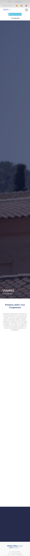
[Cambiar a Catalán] (16, 6)
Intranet (10, 2)
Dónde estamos (18, 2)
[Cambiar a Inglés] (26, 6)
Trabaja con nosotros (8, 6)
